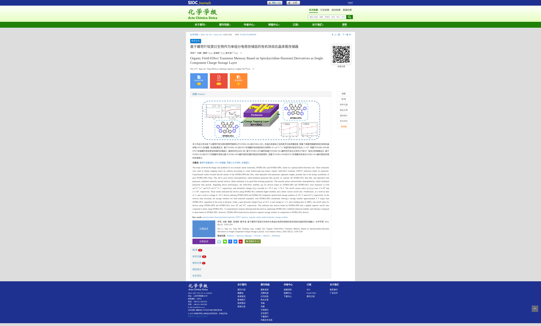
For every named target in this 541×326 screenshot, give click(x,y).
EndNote (230, 236)
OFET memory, (242, 217)
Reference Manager (244, 236)
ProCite (258, 236)
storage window (281, 217)
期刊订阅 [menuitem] (311, 296)
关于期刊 (200, 24)
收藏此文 (252, 241)
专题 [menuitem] (263, 306)
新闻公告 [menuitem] (241, 306)
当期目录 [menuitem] (265, 293)
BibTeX (266, 236)
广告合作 (334, 293)
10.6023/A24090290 (248, 35)
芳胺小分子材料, (234, 163)
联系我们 (334, 290)
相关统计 (196, 269)
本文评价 (196, 276)
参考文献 (198, 256)
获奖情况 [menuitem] (241, 303)
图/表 (196, 250)
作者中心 (249, 24)
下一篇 (345, 35)
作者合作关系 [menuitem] (266, 320)
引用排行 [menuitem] (265, 310)
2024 (203, 35)
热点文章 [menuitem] (265, 300)
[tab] (260, 94)
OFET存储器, (221, 163)
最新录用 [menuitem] (265, 290)
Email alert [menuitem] (311, 293)
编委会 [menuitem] (240, 293)
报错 (344, 24)
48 (221, 310)
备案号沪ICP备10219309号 (198, 316)
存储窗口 (246, 163)
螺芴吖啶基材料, (207, 163)
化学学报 (194, 35)
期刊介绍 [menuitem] (241, 290)
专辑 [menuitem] (263, 303)
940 (211, 310)
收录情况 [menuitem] (241, 296)
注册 (279, 3)
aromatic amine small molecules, (262, 217)
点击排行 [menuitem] (265, 313)
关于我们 (317, 24)
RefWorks (276, 236)
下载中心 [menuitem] (288, 296)
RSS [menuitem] (308, 290)
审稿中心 (273, 24)
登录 (274, 3)
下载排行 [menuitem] (265, 317)
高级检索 (347, 10)
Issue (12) (218, 35)
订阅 (295, 24)
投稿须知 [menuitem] (288, 290)
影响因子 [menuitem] (241, 300)
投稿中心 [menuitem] (288, 293)
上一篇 (337, 35)
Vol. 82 (208, 35)
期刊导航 (224, 24)
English (350, 3)
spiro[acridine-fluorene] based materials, (219, 217)
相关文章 (198, 263)
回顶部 (344, 127)
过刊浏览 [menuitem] (265, 296)
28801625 (199, 310)
